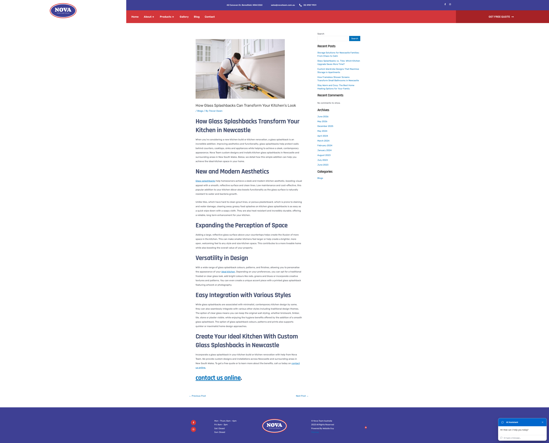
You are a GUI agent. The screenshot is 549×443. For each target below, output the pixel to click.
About (149, 16)
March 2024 (323, 140)
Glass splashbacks (205, 181)
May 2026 (322, 121)
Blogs (200, 111)
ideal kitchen (228, 271)
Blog (197, 16)
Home (135, 16)
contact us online (218, 378)
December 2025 (325, 126)
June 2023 (322, 165)
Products (167, 16)
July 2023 (322, 160)
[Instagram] (193, 429)
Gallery (184, 16)
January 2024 (324, 150)
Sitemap (315, 432)
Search (320, 34)
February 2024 (324, 145)
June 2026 (322, 116)
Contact (210, 16)
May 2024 (322, 131)
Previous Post (197, 396)
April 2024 (322, 136)
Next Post (302, 396)
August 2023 (324, 155)
